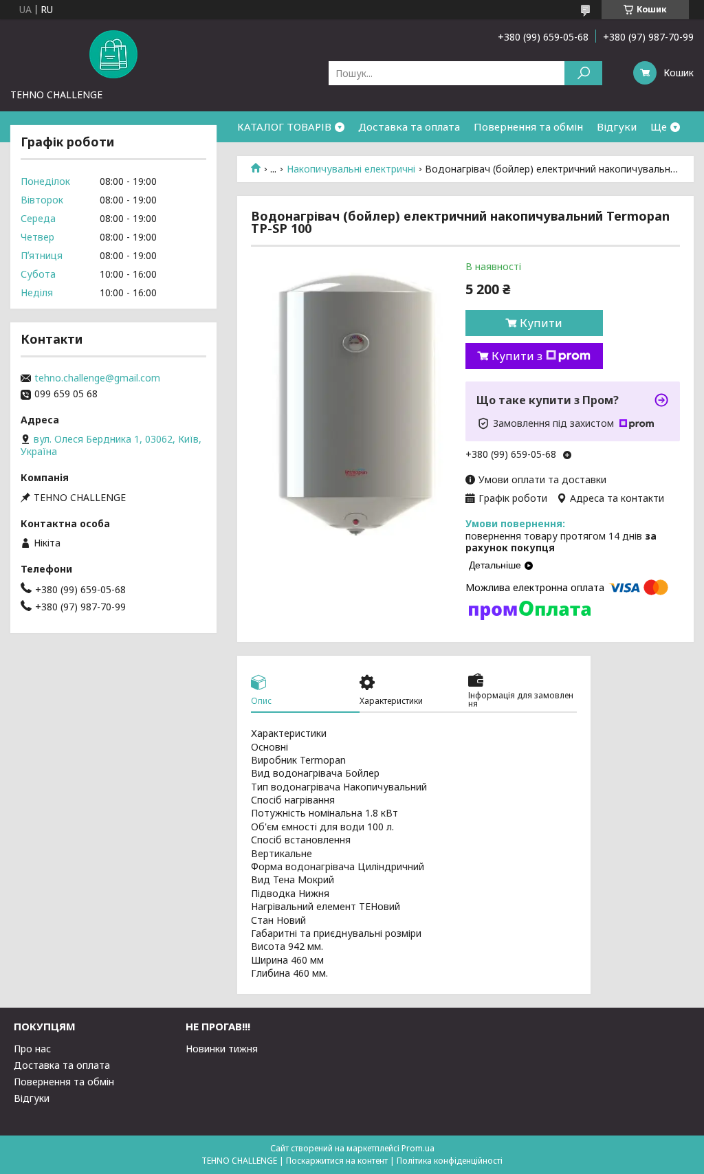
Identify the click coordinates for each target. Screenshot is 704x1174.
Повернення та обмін (528, 126)
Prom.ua (418, 1148)
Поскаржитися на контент (337, 1160)
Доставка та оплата (409, 126)
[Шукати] (583, 73)
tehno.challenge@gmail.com (97, 378)
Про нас (32, 1048)
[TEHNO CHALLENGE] (113, 54)
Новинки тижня (222, 1048)
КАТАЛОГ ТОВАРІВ (284, 126)
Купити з (517, 356)
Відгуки (617, 126)
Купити (541, 323)
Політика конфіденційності (450, 1160)
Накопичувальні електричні (351, 169)
